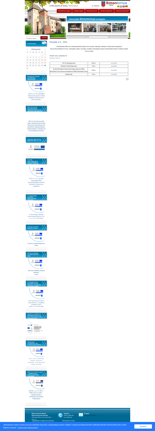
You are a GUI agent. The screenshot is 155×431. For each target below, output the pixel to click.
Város (111, 5)
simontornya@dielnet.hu (90, 415)
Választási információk (122, 11)
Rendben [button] (143, 426)
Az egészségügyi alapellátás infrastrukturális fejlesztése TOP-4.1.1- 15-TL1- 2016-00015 (36, 216)
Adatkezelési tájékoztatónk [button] (28, 428)
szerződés (114, 63)
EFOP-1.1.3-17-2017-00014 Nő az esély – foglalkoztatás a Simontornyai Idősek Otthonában (36, 395)
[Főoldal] (45, 19)
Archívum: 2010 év (55, 58)
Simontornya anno (92, 11)
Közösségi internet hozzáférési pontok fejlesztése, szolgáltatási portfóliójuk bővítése (36, 302)
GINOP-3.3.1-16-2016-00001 (36, 306)
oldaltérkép (96, 5)
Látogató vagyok (78, 11)
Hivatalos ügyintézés (106, 11)
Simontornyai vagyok (64, 11)
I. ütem (36, 274)
